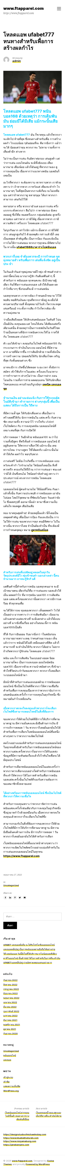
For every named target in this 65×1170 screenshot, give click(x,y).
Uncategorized (11, 885)
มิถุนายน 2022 (10, 993)
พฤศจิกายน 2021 (11, 1024)
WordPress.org (11, 1090)
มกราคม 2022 (10, 1015)
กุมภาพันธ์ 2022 (11, 1011)
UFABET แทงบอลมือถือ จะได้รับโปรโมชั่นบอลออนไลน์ (29, 944)
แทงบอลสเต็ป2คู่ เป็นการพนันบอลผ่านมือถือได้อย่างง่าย (29, 949)
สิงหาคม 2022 (10, 984)
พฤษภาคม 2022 (11, 998)
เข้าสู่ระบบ (8, 1077)
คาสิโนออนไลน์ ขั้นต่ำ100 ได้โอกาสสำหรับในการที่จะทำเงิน (31, 958)
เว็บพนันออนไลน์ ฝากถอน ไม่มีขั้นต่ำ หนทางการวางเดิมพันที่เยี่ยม (17, 1116)
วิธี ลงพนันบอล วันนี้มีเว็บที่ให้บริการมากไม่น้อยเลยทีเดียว (30, 953)
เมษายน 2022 (10, 1002)
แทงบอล (7, 1060)
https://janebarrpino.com (16, 1144)
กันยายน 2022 (10, 980)
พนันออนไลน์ (9, 1055)
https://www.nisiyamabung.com (19, 1141)
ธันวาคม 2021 (10, 1020)
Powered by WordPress (38, 1164)
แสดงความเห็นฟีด (11, 1086)
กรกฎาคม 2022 (11, 989)
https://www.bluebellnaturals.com (20, 1138)
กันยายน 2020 (10, 1033)
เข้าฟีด (6, 1081)
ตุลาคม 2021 (9, 1029)
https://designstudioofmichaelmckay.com (24, 1134)
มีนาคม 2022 (9, 1007)
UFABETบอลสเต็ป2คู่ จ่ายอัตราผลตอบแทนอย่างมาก (27, 962)
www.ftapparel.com (22, 1160)
